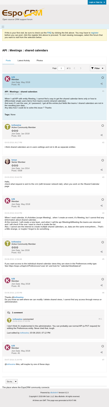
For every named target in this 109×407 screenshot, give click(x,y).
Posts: (14, 84)
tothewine (19, 297)
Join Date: (16, 82)
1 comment (17, 312)
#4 (103, 213)
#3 (103, 177)
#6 (103, 293)
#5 (103, 259)
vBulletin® (54, 393)
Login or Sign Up (95, 2)
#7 (103, 360)
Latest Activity (24, 60)
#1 (103, 91)
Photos (40, 60)
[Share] (101, 84)
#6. (100, 319)
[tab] (8, 60)
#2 (103, 143)
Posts (8, 60)
